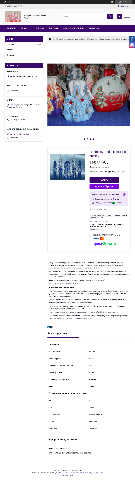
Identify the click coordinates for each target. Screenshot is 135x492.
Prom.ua (79, 470)
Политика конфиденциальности (91, 473)
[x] (51, 328)
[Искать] (110, 16)
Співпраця (94, 28)
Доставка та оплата (73, 28)
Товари (24, 28)
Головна (11, 28)
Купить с (99, 186)
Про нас (40, 28)
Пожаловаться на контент (68, 473)
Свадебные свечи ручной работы (70, 39)
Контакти (54, 28)
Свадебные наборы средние (100, 39)
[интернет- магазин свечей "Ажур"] (13, 21)
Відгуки (10, 55)
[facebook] (48, 328)
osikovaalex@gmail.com (19, 134)
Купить (104, 180)
